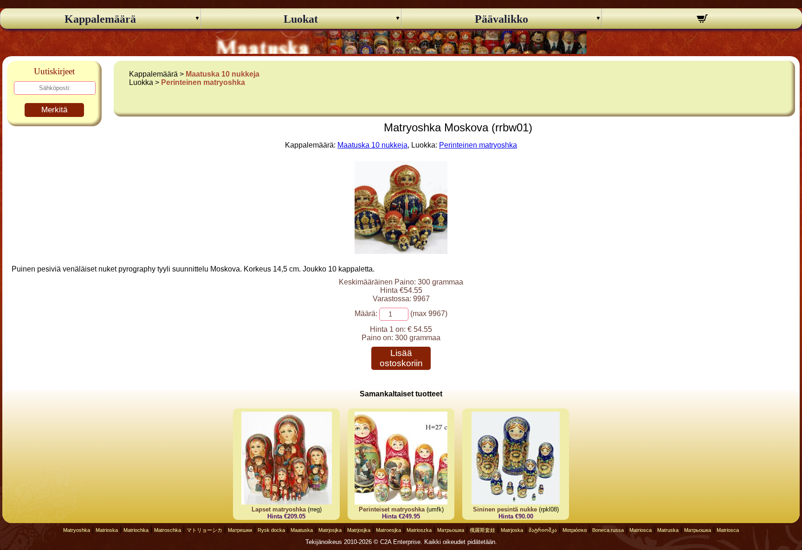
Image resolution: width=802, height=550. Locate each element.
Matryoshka (76, 530)
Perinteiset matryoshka (392, 509)
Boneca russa (608, 530)
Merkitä (54, 109)
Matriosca (640, 530)
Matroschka (167, 530)
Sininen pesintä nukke (505, 509)
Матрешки (240, 530)
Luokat (301, 19)
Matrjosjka (330, 530)
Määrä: (366, 313)
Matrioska (107, 530)
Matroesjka (388, 530)
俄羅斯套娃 (482, 530)
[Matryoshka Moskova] (401, 251)
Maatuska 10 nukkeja (222, 74)
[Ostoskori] (702, 20)
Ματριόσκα (575, 530)
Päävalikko (501, 19)
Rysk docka (271, 530)
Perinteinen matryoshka (203, 82)
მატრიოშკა (543, 530)
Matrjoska (512, 530)
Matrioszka (419, 530)
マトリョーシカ (204, 530)
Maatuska (302, 530)
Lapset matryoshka (279, 509)
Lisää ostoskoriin (401, 358)
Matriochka (136, 530)
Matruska (668, 530)
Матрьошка (450, 530)
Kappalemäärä (100, 19)
